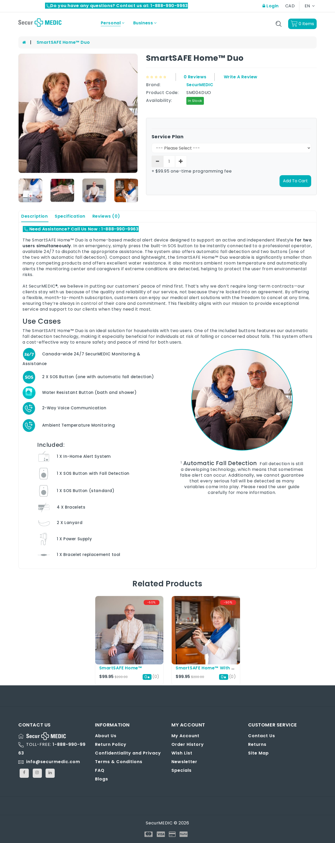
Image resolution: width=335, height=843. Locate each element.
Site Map (258, 753)
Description (34, 216)
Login (272, 6)
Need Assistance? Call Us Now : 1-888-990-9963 (83, 229)
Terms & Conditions (118, 762)
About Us (105, 736)
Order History (187, 744)
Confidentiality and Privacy (128, 753)
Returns (257, 744)
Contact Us (261, 736)
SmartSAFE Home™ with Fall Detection (219, 668)
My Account (185, 736)
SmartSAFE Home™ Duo (63, 42)
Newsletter (184, 762)
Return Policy (110, 744)
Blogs (101, 779)
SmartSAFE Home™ (120, 668)
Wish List (181, 753)
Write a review (241, 77)
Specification (70, 216)
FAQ (99, 770)
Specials (181, 770)
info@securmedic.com (53, 762)
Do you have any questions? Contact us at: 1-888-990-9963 (119, 6)
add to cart (295, 181)
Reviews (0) (106, 216)
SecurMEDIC (200, 85)
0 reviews (195, 77)
